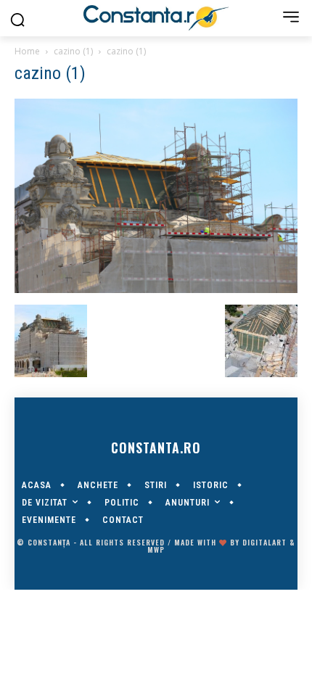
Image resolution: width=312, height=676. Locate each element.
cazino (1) (73, 51)
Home (27, 51)
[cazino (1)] (156, 289)
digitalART (264, 542)
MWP (156, 549)
